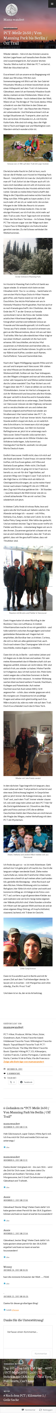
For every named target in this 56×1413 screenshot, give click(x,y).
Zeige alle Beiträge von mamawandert (23, 1061)
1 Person (15, 1310)
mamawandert (11, 1123)
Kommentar (41, 1353)
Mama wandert (13, 19)
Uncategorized (10, 27)
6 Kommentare (13, 1073)
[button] (52, 4)
